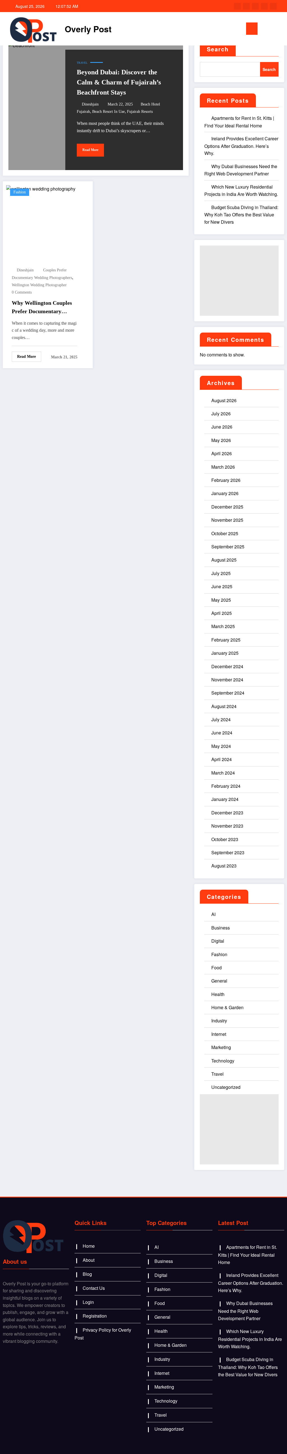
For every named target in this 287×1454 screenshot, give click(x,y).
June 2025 (221, 586)
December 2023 (227, 812)
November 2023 (227, 826)
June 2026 (221, 426)
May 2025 (221, 600)
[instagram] (264, 6)
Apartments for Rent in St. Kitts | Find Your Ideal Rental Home (247, 1254)
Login (88, 1302)
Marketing (221, 1047)
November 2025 (227, 520)
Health (217, 994)
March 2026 (223, 467)
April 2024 (221, 759)
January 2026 (225, 493)
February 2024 (225, 786)
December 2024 (227, 666)
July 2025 (221, 573)
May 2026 (221, 440)
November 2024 (227, 679)
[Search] (270, 30)
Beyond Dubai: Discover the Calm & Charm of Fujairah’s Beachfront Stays (119, 82)
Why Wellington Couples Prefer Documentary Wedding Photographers (42, 307)
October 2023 (224, 839)
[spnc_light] (279, 28)
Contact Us (94, 1288)
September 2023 (227, 852)
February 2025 (225, 639)
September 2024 (227, 693)
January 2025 (225, 653)
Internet (218, 1034)
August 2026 (224, 400)
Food (216, 967)
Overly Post (88, 29)
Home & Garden (227, 1007)
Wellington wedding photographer (39, 285)
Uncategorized (225, 1087)
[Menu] (252, 28)
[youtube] (273, 6)
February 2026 (225, 480)
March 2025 (223, 626)
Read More (90, 150)
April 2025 (221, 613)
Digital (217, 941)
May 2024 (221, 746)
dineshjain (90, 104)
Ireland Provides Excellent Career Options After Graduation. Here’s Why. (241, 145)
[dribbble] (255, 6)
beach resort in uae (108, 111)
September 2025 (227, 546)
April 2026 (221, 453)
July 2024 (221, 719)
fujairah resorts (140, 111)
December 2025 (227, 506)
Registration (95, 1316)
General (219, 980)
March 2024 (223, 773)
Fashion (19, 192)
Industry (219, 1020)
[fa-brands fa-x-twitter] (246, 6)
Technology (222, 1060)
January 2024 (225, 799)
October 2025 (224, 533)
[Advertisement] (239, 281)
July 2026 (221, 413)
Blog (87, 1274)
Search (218, 49)
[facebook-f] (237, 6)
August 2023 (224, 865)
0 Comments (22, 292)
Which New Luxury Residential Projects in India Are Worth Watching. (250, 1338)
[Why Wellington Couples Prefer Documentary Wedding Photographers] (40, 188)
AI (213, 914)
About (88, 1260)
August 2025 (224, 560)
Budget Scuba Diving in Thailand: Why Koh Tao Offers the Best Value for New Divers (241, 214)
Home (89, 1246)
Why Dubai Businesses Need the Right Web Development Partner (245, 1310)
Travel (82, 62)
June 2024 (221, 732)
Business (220, 927)
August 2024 (224, 706)
